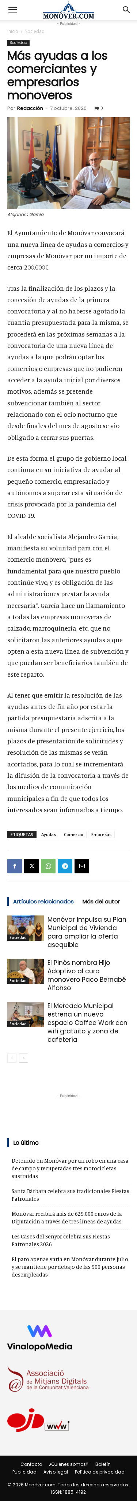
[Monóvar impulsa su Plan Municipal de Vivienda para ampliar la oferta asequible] (25, 928)
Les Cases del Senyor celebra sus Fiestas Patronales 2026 (61, 1240)
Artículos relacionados (43, 901)
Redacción (30, 108)
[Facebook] (14, 866)
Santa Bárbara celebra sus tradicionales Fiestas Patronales (70, 1195)
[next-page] (23, 1058)
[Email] (82, 866)
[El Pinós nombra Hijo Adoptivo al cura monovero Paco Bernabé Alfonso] (25, 971)
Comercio (73, 834)
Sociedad (35, 31)
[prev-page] (11, 1058)
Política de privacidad (100, 1472)
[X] (31, 866)
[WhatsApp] (48, 866)
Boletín (103, 1464)
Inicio (12, 31)
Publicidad (24, 1472)
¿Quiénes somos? (68, 1464)
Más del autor (101, 901)
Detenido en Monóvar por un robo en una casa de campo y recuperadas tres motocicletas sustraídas (70, 1168)
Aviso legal (55, 1472)
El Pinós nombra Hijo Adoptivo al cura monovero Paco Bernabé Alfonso (86, 975)
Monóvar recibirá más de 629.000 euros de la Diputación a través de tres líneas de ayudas (67, 1217)
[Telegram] (65, 866)
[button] (12, 10)
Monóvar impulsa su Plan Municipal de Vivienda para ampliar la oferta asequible (86, 932)
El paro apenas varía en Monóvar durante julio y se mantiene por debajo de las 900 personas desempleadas (70, 1267)
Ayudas (48, 834)
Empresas (101, 834)
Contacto (31, 1464)
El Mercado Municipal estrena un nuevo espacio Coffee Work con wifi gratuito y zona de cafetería (87, 1023)
